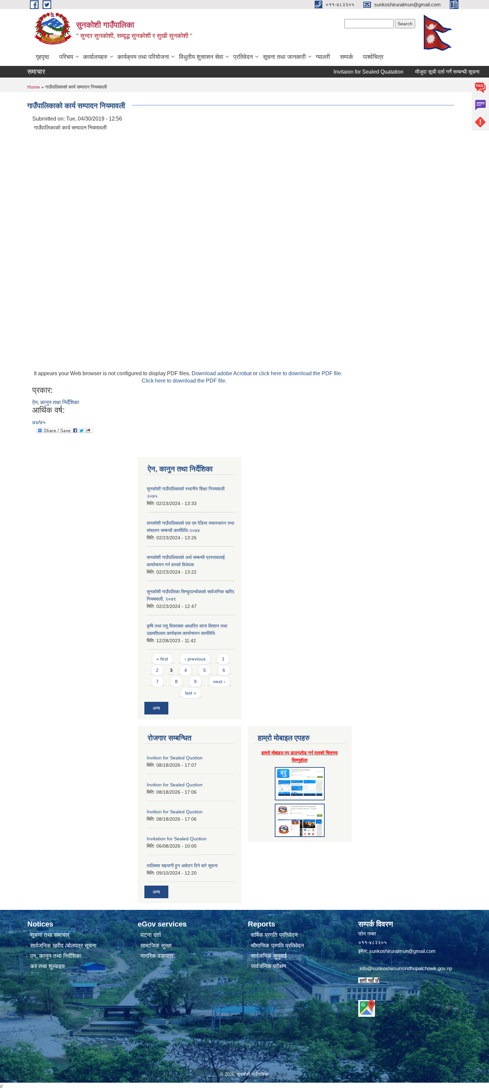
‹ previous (195, 659)
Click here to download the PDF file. (184, 381)
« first (162, 659)
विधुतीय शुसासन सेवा (201, 57)
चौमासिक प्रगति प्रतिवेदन (277, 946)
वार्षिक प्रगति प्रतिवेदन (274, 935)
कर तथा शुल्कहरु (47, 966)
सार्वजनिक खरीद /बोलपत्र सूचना (63, 946)
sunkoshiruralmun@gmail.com (402, 951)
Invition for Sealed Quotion (175, 757)
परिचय (66, 57)
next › (219, 681)
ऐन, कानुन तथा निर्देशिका (55, 402)
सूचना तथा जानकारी (284, 57)
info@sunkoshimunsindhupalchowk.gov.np (406, 968)
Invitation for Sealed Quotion (177, 838)
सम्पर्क (346, 57)
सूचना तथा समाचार (49, 935)
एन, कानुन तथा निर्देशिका (56, 956)
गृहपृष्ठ (42, 57)
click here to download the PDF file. (300, 373)
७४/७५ (39, 422)
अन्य (156, 708)
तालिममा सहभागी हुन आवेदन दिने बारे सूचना (182, 865)
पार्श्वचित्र (373, 57)
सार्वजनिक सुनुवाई (269, 956)
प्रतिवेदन (243, 57)
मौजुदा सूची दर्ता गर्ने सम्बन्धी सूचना (431, 72)
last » (190, 692)
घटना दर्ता (150, 935)
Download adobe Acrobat (222, 373)
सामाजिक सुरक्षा (156, 946)
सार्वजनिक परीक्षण (268, 966)
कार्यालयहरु (95, 57)
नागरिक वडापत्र (156, 956)
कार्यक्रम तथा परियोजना (143, 57)
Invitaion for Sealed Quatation (353, 72)
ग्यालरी (323, 57)
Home (33, 87)
